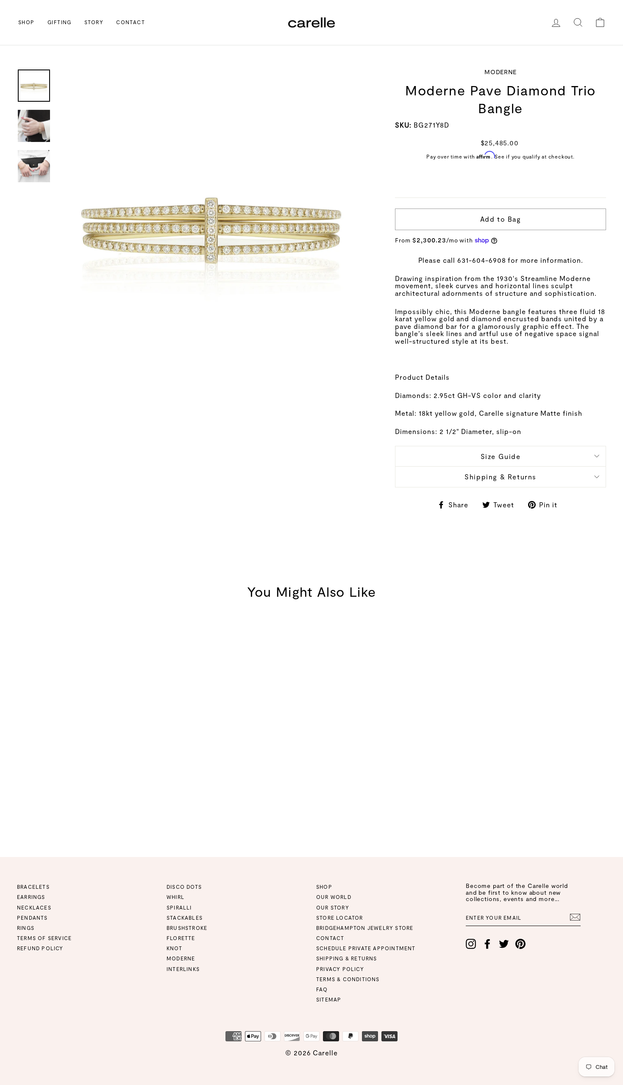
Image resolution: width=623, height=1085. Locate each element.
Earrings (31, 897)
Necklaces (34, 907)
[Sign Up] (575, 917)
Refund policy (40, 948)
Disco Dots (184, 887)
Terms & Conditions (348, 979)
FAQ (322, 989)
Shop (26, 22)
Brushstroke (187, 928)
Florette (181, 938)
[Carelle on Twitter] (504, 944)
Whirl (175, 897)
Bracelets (33, 887)
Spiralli (179, 907)
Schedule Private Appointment (366, 948)
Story (93, 22)
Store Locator (339, 918)
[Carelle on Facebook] (487, 944)
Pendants (32, 918)
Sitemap (328, 999)
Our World (333, 897)
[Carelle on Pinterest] (520, 944)
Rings (25, 928)
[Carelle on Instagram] (471, 944)
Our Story (332, 907)
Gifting (59, 22)
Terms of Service (44, 938)
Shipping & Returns (500, 477)
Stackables (185, 918)
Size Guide (501, 456)
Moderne (181, 958)
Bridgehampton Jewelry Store (364, 928)
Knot (174, 948)
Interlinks (183, 969)
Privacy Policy (340, 969)
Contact (130, 22)
